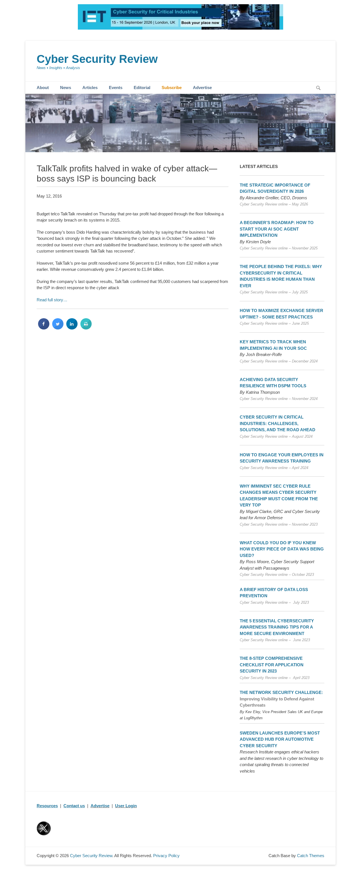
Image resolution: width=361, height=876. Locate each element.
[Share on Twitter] (57, 328)
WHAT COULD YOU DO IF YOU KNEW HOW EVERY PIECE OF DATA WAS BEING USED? (282, 549)
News (65, 87)
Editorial (142, 87)
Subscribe (172, 87)
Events (115, 87)
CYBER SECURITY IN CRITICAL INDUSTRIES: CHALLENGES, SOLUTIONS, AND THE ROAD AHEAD (277, 423)
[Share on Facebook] (43, 328)
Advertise (202, 87)
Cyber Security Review (97, 59)
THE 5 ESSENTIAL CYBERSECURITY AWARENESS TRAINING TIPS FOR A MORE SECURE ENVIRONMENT (277, 627)
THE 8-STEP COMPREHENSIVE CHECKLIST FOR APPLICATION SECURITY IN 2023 (271, 664)
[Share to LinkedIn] (72, 328)
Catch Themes (310, 855)
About (43, 87)
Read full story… (52, 299)
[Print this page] (86, 328)
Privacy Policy (166, 855)
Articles (90, 87)
